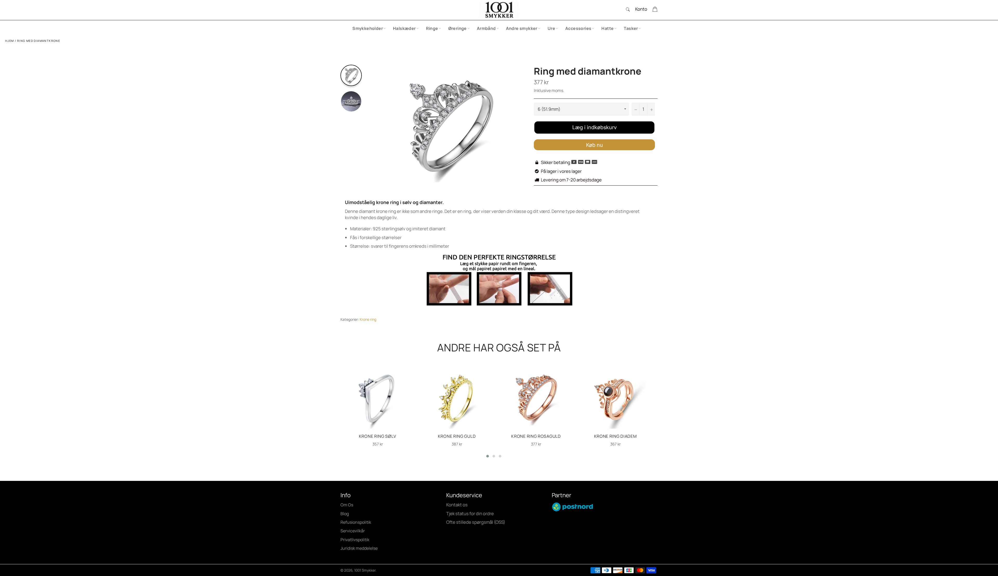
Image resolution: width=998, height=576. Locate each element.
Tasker (631, 28)
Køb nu (594, 145)
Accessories (578, 28)
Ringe (432, 28)
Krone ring (368, 319)
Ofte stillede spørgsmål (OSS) (475, 522)
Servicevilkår (352, 531)
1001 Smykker (365, 570)
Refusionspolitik (355, 522)
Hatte (607, 28)
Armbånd (486, 28)
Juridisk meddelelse (359, 548)
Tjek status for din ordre (470, 513)
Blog (344, 513)
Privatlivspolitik (354, 539)
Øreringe (457, 28)
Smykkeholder (367, 28)
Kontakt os (457, 505)
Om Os (346, 505)
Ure (551, 28)
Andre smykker (521, 28)
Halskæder (404, 28)
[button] (487, 456)
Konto (641, 9)
